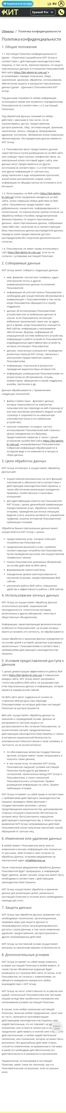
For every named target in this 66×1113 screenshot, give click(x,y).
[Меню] (61, 4)
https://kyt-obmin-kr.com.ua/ (30, 72)
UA (49, 4)
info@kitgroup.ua (35, 860)
